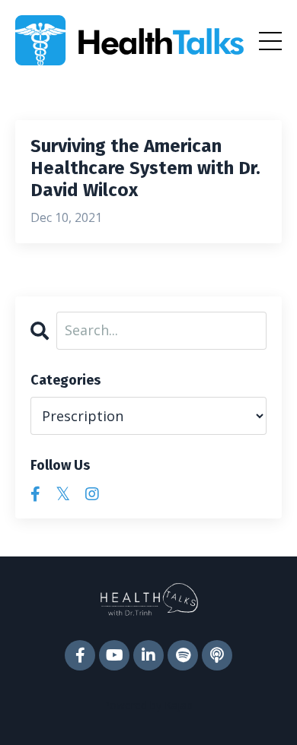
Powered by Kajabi (149, 705)
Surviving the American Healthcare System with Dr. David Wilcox (145, 168)
